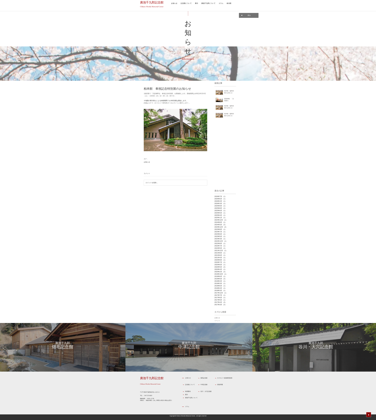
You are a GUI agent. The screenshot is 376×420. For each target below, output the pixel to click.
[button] (196, 3)
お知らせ (147, 162)
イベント (217, 320)
